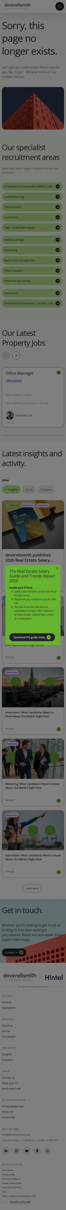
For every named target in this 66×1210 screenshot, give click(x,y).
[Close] (57, 568)
